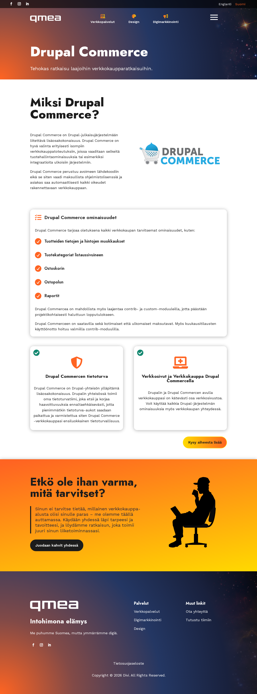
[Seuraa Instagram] (19, 4)
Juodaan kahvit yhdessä (56, 545)
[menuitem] (103, 19)
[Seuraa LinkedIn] (27, 4)
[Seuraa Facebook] (11, 4)
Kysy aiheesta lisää (205, 442)
